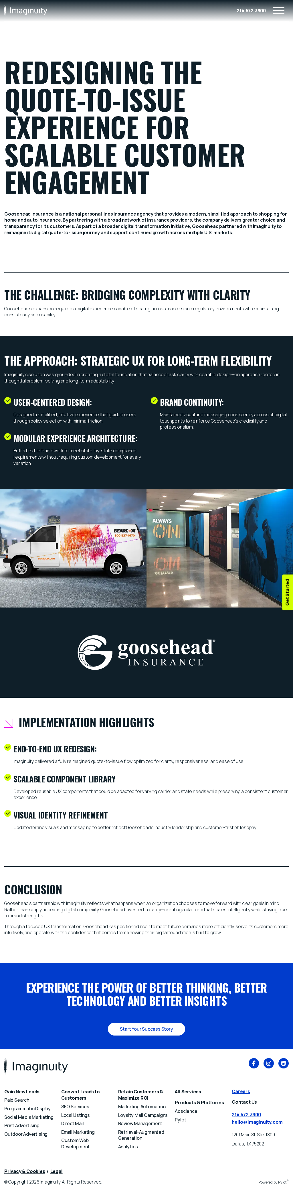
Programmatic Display (27, 1108)
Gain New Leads (21, 1091)
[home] (25, 10)
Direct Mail (72, 1123)
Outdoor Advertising (25, 1134)
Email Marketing (78, 1132)
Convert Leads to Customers (80, 1094)
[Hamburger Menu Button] (279, 10)
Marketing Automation (142, 1106)
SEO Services (75, 1106)
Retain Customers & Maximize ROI (140, 1094)
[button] (146, 1029)
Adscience (186, 1111)
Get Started (287, 592)
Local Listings (75, 1115)
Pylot (180, 1120)
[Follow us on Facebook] (254, 1064)
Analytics (128, 1146)
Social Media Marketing (29, 1117)
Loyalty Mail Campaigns (143, 1115)
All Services (188, 1091)
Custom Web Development (75, 1143)
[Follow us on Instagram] (269, 1064)
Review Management (140, 1123)
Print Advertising (21, 1125)
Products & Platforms (199, 1102)
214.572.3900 (251, 10)
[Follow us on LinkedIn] (283, 1064)
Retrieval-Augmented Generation (141, 1135)
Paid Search (16, 1100)
